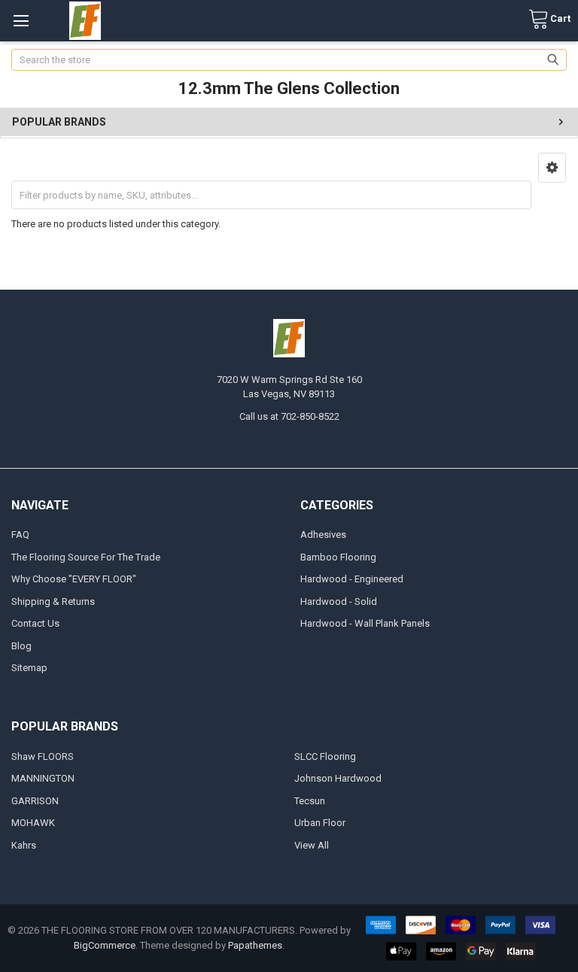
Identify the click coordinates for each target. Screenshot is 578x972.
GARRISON (35, 800)
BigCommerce (104, 945)
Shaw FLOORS (42, 756)
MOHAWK (33, 822)
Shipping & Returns (53, 601)
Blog (21, 646)
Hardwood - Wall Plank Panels (365, 623)
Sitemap (29, 667)
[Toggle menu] (20, 20)
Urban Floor (319, 822)
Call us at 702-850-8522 (289, 416)
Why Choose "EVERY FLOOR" (73, 579)
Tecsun (309, 800)
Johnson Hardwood (338, 778)
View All (311, 845)
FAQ (20, 534)
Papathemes (255, 945)
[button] (552, 168)
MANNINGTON (43, 778)
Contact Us (35, 623)
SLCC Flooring (325, 756)
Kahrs (23, 845)
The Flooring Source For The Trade (85, 557)
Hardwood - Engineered (351, 579)
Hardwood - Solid (338, 601)
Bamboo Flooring (338, 557)
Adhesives (323, 534)
